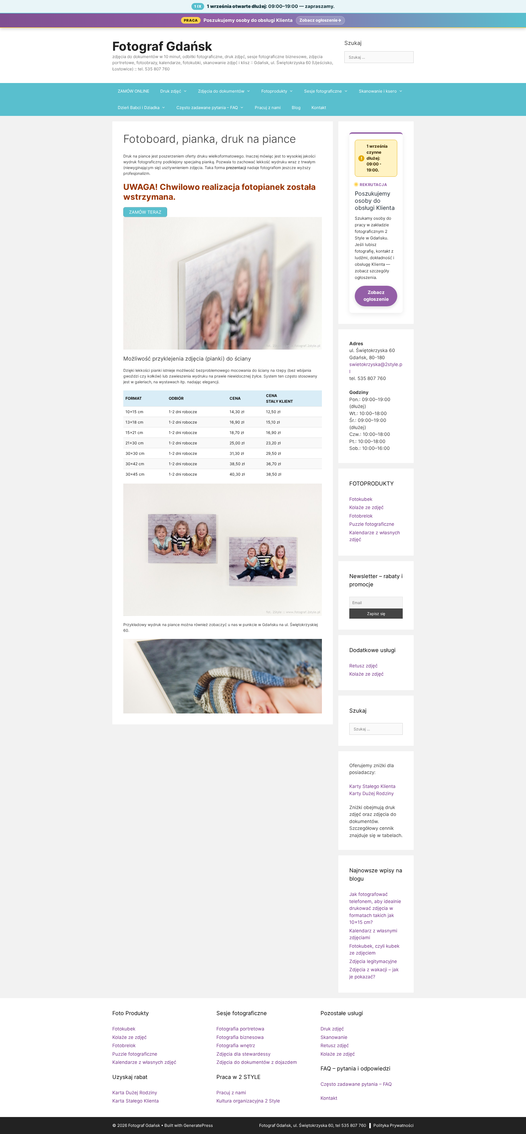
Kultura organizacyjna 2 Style (248, 1101)
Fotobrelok (361, 516)
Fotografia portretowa (240, 1029)
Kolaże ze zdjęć (366, 507)
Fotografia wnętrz (235, 1045)
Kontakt (318, 107)
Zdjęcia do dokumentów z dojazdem (256, 1062)
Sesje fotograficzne (323, 91)
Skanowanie (334, 1037)
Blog (296, 107)
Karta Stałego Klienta (135, 1101)
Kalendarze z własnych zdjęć (144, 1062)
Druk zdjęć (170, 91)
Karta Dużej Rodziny (134, 1092)
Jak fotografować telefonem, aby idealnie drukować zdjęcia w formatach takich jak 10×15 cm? (375, 908)
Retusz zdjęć (363, 666)
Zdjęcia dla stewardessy (243, 1054)
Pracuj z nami (268, 107)
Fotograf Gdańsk (162, 46)
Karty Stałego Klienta (372, 786)
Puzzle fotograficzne (371, 524)
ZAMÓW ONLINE (133, 91)
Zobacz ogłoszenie (376, 296)
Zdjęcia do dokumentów (221, 91)
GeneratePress (198, 1125)
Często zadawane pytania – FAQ (207, 107)
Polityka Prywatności (393, 1125)
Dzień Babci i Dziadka (138, 107)
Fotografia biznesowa (240, 1037)
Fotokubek (360, 499)
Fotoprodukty (274, 91)
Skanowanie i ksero (378, 91)
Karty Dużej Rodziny (371, 793)
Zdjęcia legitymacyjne (373, 961)
